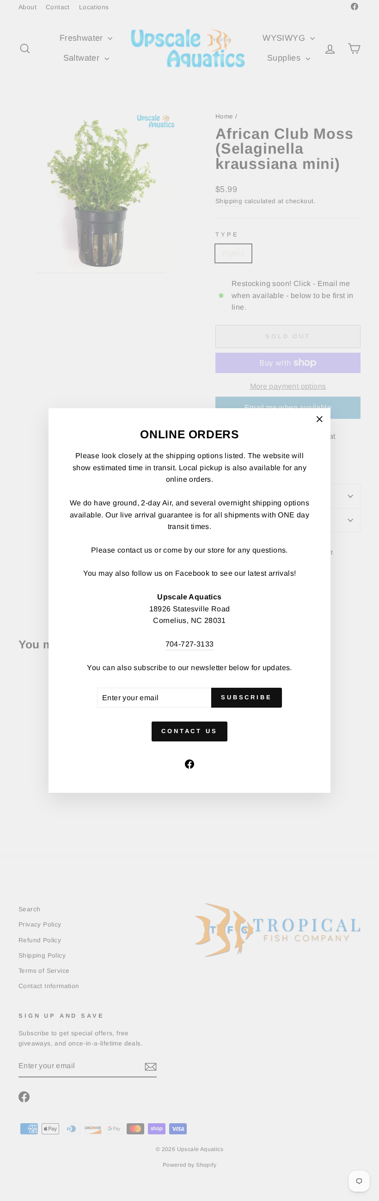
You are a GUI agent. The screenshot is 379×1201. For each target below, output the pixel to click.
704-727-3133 (189, 644)
